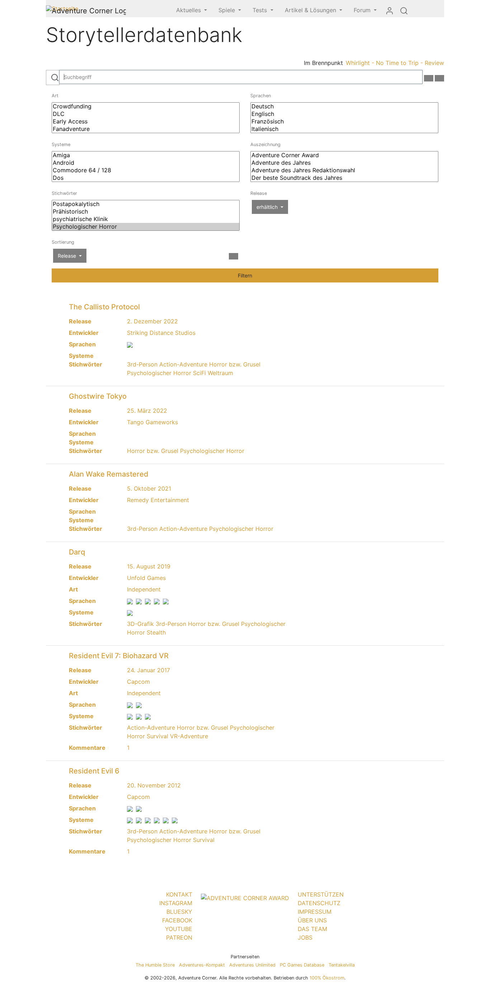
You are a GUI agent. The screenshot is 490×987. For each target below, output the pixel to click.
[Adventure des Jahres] (344, 163)
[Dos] (145, 178)
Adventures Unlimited (252, 965)
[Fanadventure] (145, 129)
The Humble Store (155, 965)
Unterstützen (321, 894)
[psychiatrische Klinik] (145, 219)
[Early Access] (145, 121)
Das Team (312, 928)
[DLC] (145, 114)
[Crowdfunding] (145, 106)
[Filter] (439, 78)
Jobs (305, 937)
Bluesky (179, 911)
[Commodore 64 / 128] (145, 170)
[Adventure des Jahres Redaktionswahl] (344, 170)
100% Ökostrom (327, 978)
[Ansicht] (428, 78)
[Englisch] (344, 114)
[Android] (145, 163)
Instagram (175, 903)
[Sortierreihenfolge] (233, 256)
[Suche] (404, 10)
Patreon (179, 937)
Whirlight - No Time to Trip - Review (395, 62)
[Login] (389, 10)
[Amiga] (145, 155)
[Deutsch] (344, 106)
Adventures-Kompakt (202, 965)
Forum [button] (363, 10)
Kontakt (179, 894)
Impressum (314, 911)
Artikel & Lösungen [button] (311, 10)
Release (67, 256)
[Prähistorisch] (145, 211)
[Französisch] (344, 121)
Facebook (177, 920)
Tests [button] (261, 10)
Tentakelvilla (342, 965)
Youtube (178, 928)
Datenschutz (319, 903)
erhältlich (267, 207)
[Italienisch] (344, 129)
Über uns (312, 920)
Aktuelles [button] (189, 10)
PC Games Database (302, 965)
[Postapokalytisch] (145, 204)
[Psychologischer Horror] (145, 226)
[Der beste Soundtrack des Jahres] (344, 178)
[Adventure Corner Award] (344, 155)
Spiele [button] (227, 10)
